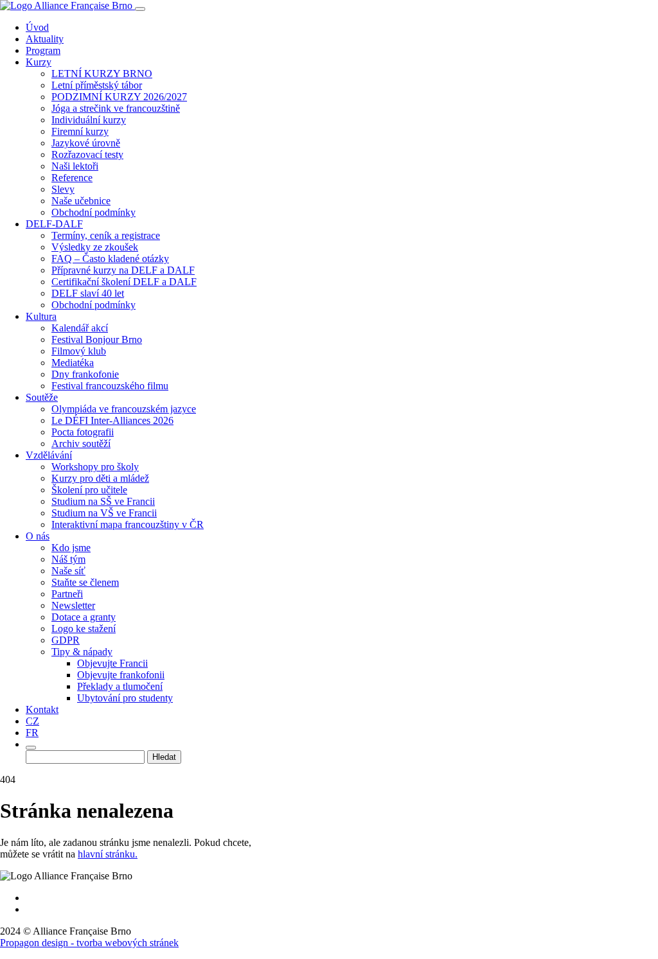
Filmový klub (78, 351)
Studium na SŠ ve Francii (103, 501)
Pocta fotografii (82, 432)
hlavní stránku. (108, 854)
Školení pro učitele (89, 489)
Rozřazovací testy (87, 154)
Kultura (41, 316)
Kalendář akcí (79, 327)
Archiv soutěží (81, 443)
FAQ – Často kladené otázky (110, 258)
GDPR (65, 640)
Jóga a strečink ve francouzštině (115, 108)
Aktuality (45, 38)
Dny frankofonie (85, 374)
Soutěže (42, 397)
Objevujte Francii (112, 663)
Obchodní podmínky (93, 212)
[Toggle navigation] (140, 9)
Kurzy (38, 62)
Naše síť (68, 570)
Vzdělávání (49, 455)
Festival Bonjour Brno (96, 339)
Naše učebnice (81, 200)
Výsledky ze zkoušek (94, 247)
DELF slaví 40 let (87, 293)
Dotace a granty (83, 616)
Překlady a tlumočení (120, 686)
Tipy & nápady (81, 651)
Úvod (37, 27)
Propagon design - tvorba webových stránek (89, 942)
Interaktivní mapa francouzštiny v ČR (127, 524)
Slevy (63, 189)
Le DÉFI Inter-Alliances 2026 (112, 420)
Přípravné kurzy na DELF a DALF (123, 270)
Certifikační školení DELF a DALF (124, 281)
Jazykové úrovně (85, 142)
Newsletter (73, 605)
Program (43, 50)
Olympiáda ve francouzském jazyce (123, 408)
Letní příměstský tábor (96, 85)
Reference (72, 177)
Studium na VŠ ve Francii (104, 512)
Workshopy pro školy (95, 466)
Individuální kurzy (88, 119)
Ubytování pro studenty (125, 697)
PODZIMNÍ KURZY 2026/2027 (119, 96)
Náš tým (68, 559)
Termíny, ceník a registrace (105, 235)
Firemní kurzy (80, 131)
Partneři (67, 593)
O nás (37, 536)
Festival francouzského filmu (109, 385)
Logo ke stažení (83, 628)
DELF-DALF (54, 223)
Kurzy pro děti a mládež (100, 478)
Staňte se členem (85, 582)
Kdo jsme (71, 547)
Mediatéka (72, 362)
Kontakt (42, 709)
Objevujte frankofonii (120, 674)
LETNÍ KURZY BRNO (101, 73)
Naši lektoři (74, 166)
